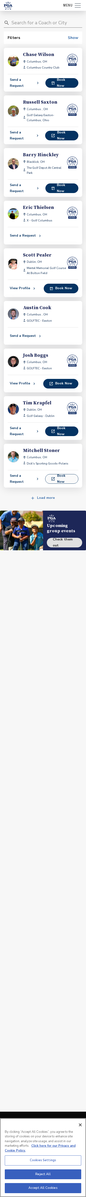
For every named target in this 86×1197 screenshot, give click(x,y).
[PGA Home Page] (8, 5)
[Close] (80, 1125)
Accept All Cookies (42, 1188)
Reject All (42, 1174)
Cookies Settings (43, 1160)
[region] (43, 1157)
